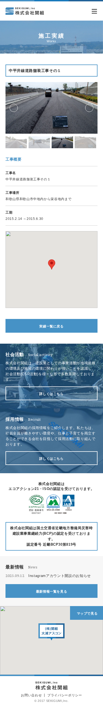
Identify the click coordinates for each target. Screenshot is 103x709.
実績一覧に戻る (51, 326)
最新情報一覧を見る (51, 591)
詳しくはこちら (51, 394)
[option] (51, 108)
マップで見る (87, 613)
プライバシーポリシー (64, 695)
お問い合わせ (31, 695)
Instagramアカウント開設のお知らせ (59, 576)
